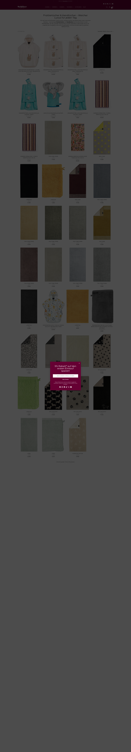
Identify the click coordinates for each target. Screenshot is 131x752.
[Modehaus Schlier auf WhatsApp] (69, 387)
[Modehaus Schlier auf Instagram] (62, 387)
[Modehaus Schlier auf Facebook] (60, 387)
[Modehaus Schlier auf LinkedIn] (64, 387)
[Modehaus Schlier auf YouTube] (71, 387)
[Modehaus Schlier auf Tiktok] (66, 387)
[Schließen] (79, 363)
